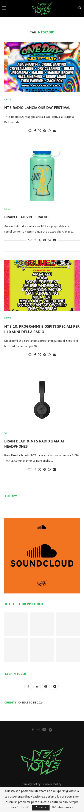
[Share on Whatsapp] (49, 131)
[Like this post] (29, 131)
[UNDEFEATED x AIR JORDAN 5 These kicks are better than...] (16, 650)
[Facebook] (33, 729)
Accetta (41, 807)
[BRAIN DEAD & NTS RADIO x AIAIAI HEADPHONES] (42, 400)
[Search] (80, 8)
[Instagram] (38, 729)
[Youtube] (44, 729)
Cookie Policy (52, 784)
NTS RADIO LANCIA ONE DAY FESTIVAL (37, 107)
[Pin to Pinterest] (44, 131)
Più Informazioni (62, 807)
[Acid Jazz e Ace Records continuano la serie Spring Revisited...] (42, 650)
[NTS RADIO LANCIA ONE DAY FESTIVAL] (42, 67)
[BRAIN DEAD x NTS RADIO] (42, 176)
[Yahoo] (50, 729)
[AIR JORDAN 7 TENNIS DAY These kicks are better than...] (42, 624)
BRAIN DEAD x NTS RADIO (26, 216)
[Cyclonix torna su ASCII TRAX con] (16, 624)
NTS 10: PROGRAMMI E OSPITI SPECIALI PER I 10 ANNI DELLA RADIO (42, 329)
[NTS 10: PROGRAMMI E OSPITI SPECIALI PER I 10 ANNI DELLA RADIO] (42, 285)
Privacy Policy (31, 784)
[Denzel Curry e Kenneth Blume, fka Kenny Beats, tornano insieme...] (68, 650)
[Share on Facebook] (35, 131)
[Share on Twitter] (39, 131)
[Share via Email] (54, 131)
